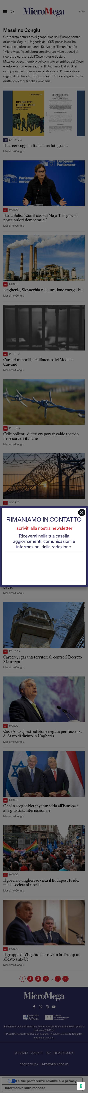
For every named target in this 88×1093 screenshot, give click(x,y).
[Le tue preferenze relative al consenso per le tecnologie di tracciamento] (81, 1086)
